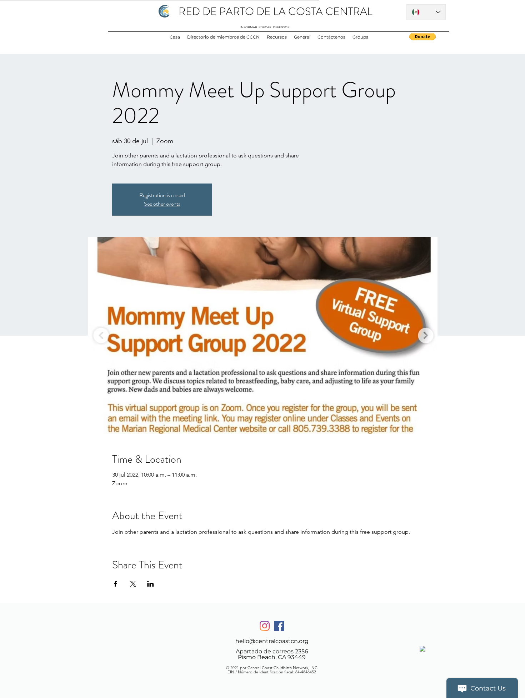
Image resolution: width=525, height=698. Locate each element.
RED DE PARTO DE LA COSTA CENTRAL (275, 11)
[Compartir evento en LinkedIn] (150, 584)
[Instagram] (265, 626)
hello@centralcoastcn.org (272, 641)
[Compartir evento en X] (133, 584)
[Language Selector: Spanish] (426, 12)
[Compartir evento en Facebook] (115, 584)
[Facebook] (279, 626)
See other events (162, 204)
